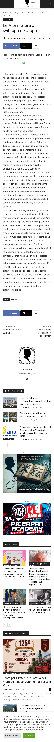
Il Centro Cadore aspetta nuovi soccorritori (43, 332)
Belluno (14, 299)
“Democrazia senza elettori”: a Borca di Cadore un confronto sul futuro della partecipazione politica (14, 612)
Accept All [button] (29, 735)
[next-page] (9, 445)
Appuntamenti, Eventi (12, 565)
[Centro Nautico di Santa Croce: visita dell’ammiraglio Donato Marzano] (10, 709)
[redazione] (5, 38)
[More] (36, 46)
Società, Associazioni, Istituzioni (16, 673)
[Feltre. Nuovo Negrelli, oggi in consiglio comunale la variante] (10, 417)
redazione (18, 38)
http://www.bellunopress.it (27, 374)
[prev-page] (4, 445)
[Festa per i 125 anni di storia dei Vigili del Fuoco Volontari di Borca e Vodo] (27, 656)
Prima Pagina (15, 12)
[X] (27, 378)
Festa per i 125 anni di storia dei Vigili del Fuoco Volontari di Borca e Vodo (27, 681)
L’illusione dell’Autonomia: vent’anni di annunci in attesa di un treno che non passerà (35, 401)
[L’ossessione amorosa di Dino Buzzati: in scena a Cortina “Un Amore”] (40, 597)
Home (5, 12)
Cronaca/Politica (10, 407)
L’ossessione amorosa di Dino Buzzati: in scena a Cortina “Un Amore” (40, 610)
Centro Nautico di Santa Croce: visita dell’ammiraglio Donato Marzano (33, 708)
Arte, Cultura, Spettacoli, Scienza (38, 564)
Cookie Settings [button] (12, 735)
